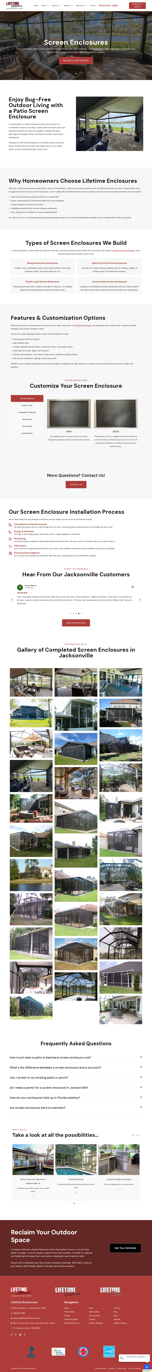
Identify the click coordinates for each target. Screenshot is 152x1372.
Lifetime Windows (96, 1323)
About (43, 6)
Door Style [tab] (27, 426)
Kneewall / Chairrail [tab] (27, 412)
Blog (115, 1312)
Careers (92, 1319)
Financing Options (71, 1319)
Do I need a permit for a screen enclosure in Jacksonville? (49, 1088)
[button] (76, 665)
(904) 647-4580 (108, 5)
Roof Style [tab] (27, 419)
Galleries (67, 6)
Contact (93, 6)
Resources (80, 6)
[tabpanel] (92, 434)
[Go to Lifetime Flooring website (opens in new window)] (21, 1289)
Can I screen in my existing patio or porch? (39, 1078)
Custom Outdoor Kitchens (76, 1179)
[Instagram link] (16, 1335)
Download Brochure (71, 1323)
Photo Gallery (69, 1312)
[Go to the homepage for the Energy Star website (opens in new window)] (109, 1347)
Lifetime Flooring (120, 1323)
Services (55, 6)
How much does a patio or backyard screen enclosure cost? (50, 1057)
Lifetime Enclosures (83, 325)
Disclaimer (111, 1368)
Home (36, 6)
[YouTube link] (20, 1335)
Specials (117, 1319)
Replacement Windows (119, 1179)
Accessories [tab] (27, 433)
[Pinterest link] (24, 1335)
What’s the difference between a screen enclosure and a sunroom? (55, 1067)
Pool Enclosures (33, 1179)
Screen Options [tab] (27, 398)
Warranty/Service (100, 1368)
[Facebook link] (12, 1335)
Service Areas (94, 1316)
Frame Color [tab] (27, 405)
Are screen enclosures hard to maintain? (37, 1108)
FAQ (115, 1316)
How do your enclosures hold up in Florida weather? (45, 1098)
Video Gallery (94, 1312)
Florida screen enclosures (123, 250)
